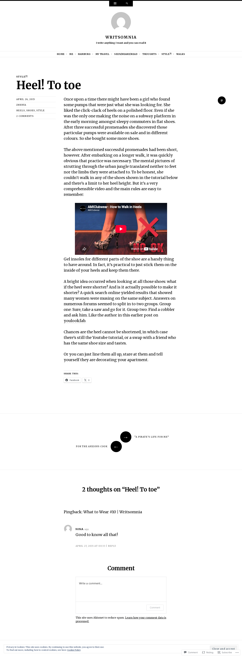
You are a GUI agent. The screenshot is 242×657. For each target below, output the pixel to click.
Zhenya (21, 105)
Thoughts (149, 54)
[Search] (127, 3)
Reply (112, 546)
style (40, 110)
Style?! (166, 54)
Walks (180, 54)
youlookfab (74, 320)
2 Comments (25, 116)
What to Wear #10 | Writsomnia (112, 511)
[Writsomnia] (121, 22)
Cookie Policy (74, 650)
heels (20, 110)
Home (61, 54)
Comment (155, 607)
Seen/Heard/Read (126, 54)
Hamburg (84, 54)
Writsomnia (121, 37)
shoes (30, 110)
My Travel (102, 54)
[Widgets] (115, 3)
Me (71, 54)
